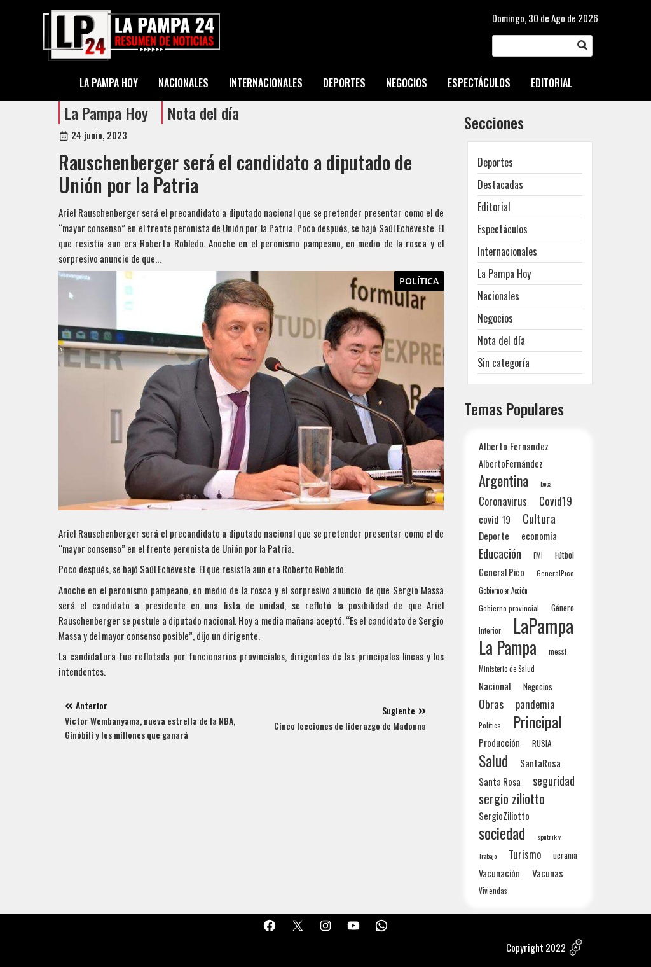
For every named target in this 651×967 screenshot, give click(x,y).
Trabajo (488, 856)
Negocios (495, 318)
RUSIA (541, 743)
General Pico (501, 572)
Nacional (495, 686)
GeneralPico (555, 572)
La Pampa (508, 647)
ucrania (565, 855)
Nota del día (203, 112)
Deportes (495, 162)
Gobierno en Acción (503, 590)
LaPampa (543, 625)
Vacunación (499, 873)
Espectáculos (502, 229)
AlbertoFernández (511, 463)
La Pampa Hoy (106, 112)
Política (419, 281)
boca (546, 483)
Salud (493, 760)
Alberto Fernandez (514, 446)
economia (539, 536)
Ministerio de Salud (507, 669)
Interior (490, 630)
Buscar (582, 46)
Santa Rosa (500, 781)
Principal (537, 721)
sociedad (502, 833)
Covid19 (555, 501)
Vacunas (547, 873)
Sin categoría (503, 362)
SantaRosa (540, 763)
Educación (500, 553)
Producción (499, 742)
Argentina (503, 480)
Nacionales (498, 295)
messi (557, 651)
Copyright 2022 (536, 947)
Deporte (494, 536)
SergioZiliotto (504, 816)
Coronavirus (503, 501)
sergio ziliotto (512, 798)
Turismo (525, 854)
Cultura (539, 518)
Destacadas (500, 184)
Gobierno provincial (509, 607)
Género (562, 607)
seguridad (554, 780)
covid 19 (495, 518)
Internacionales (507, 251)
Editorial (494, 206)
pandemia (535, 704)
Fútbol (564, 554)
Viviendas (493, 890)
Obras (491, 704)
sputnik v (549, 836)
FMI (538, 555)
